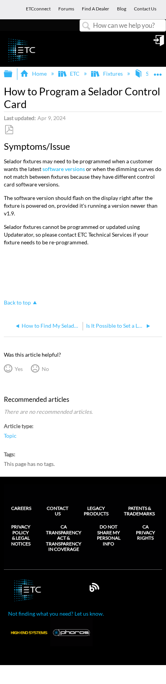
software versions (63, 169)
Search (86, 26)
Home (39, 73)
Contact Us (57, 510)
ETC (75, 73)
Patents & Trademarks (139, 510)
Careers (21, 508)
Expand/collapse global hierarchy (13, 74)
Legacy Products (96, 510)
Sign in (159, 43)
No (45, 369)
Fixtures (113, 73)
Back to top (17, 303)
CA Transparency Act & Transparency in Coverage (63, 538)
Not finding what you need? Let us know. (56, 613)
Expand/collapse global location (158, 71)
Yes (18, 369)
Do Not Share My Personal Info (108, 535)
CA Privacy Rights (145, 532)
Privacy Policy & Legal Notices (20, 535)
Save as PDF (9, 130)
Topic (10, 435)
